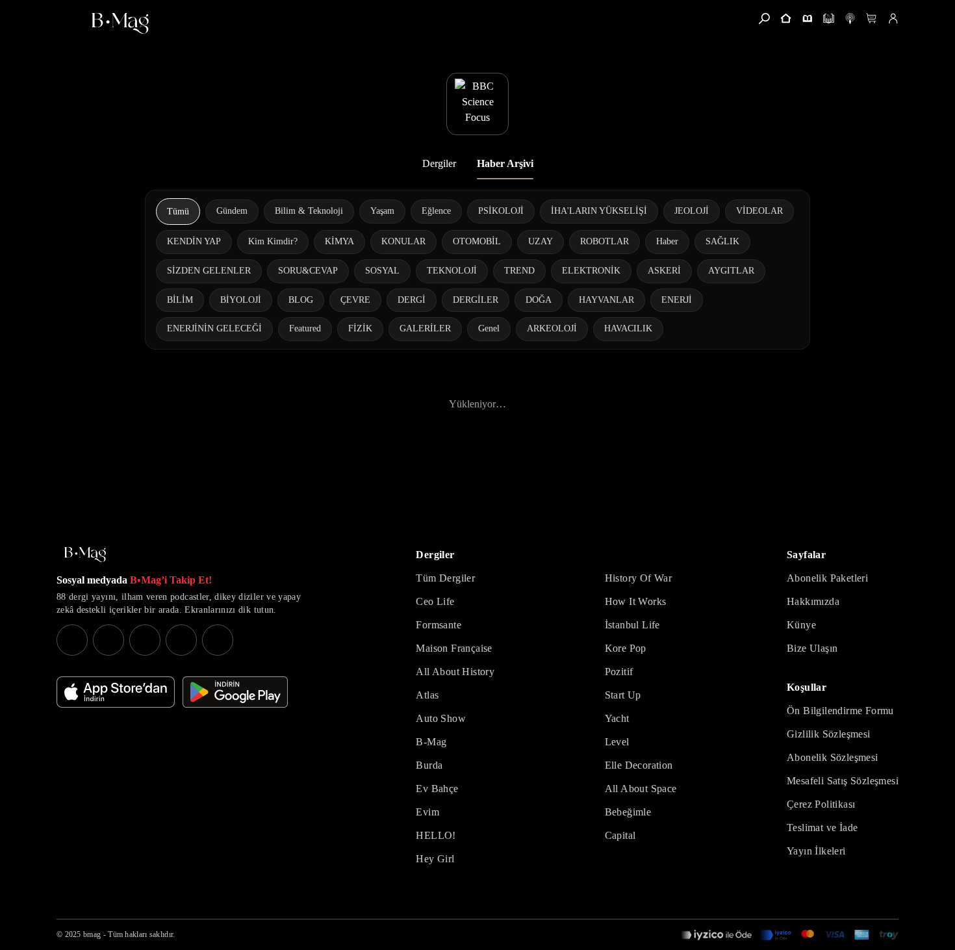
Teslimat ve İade (822, 827)
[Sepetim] (871, 18)
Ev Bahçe (437, 788)
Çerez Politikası (821, 804)
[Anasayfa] (785, 18)
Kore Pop (625, 648)
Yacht (617, 718)
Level (617, 741)
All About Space (641, 788)
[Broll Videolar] (850, 18)
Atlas (427, 694)
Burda (429, 765)
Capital (620, 835)
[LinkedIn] (181, 640)
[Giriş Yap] (892, 18)
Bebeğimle (628, 811)
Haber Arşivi (505, 163)
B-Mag (431, 741)
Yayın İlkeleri (816, 850)
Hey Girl (435, 858)
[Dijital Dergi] (828, 18)
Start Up (623, 694)
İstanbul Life (632, 624)
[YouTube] (108, 640)
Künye (801, 624)
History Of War (638, 578)
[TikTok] (217, 640)
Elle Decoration (639, 765)
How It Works (636, 601)
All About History (455, 671)
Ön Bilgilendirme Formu (840, 710)
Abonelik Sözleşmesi (832, 757)
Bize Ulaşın (812, 648)
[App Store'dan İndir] (116, 692)
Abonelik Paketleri (827, 578)
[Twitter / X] (144, 640)
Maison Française (454, 648)
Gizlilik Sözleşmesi (829, 733)
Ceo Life (435, 601)
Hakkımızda (813, 601)
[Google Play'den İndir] (235, 692)
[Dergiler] (807, 18)
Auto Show (441, 718)
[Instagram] (72, 640)
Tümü (178, 211)
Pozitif (619, 671)
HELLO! (435, 835)
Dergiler (439, 163)
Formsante (438, 624)
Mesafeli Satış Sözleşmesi (842, 780)
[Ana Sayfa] (85, 554)
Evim (427, 811)
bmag (92, 934)
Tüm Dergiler (445, 578)
